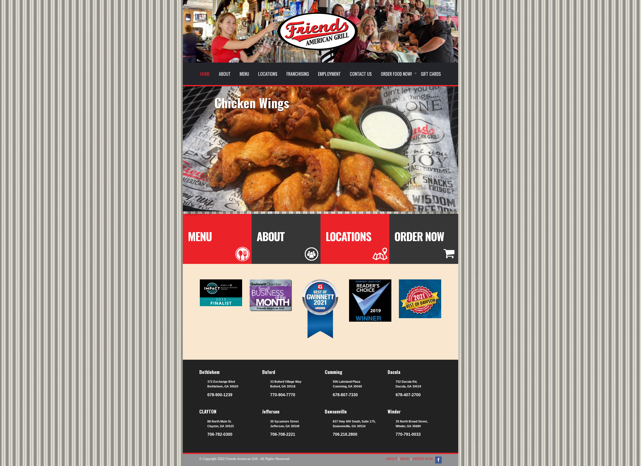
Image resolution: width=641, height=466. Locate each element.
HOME (205, 74)
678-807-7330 (345, 395)
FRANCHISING (297, 74)
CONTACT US (361, 74)
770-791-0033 (408, 434)
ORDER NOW (419, 236)
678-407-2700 (408, 395)
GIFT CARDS (431, 74)
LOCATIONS (267, 74)
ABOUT (225, 74)
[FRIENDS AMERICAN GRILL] (320, 38)
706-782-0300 (219, 434)
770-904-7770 (282, 395)
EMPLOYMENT (329, 74)
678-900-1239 (219, 395)
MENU (244, 74)
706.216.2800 (345, 434)
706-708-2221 (282, 434)
